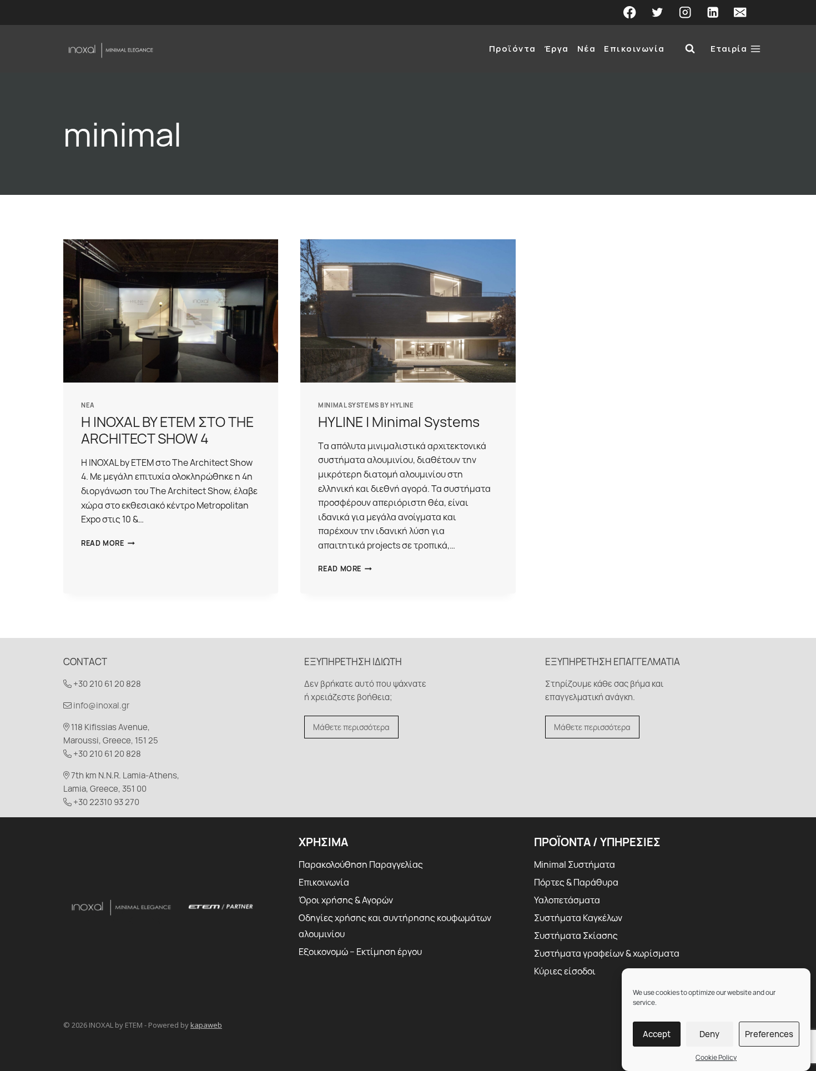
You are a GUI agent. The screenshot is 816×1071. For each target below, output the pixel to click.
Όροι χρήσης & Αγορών (346, 900)
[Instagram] (685, 12)
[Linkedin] (712, 12)
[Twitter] (657, 12)
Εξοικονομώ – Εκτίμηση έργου (360, 952)
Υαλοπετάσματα (567, 900)
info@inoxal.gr (101, 705)
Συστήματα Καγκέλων (578, 918)
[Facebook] (629, 12)
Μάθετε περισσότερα (351, 727)
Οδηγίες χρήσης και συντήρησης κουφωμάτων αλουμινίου (395, 926)
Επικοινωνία (634, 48)
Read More (108, 543)
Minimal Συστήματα (574, 864)
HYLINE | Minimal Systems (399, 421)
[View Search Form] (690, 49)
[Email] (740, 12)
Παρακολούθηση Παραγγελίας (361, 864)
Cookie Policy (716, 1057)
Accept (657, 1033)
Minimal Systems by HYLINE (366, 405)
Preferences (769, 1033)
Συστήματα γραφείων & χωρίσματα (606, 953)
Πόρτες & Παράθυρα (576, 882)
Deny (709, 1033)
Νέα (586, 48)
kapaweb (206, 1025)
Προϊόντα (512, 48)
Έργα (557, 48)
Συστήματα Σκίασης (576, 935)
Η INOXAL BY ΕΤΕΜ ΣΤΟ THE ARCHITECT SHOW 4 (167, 430)
